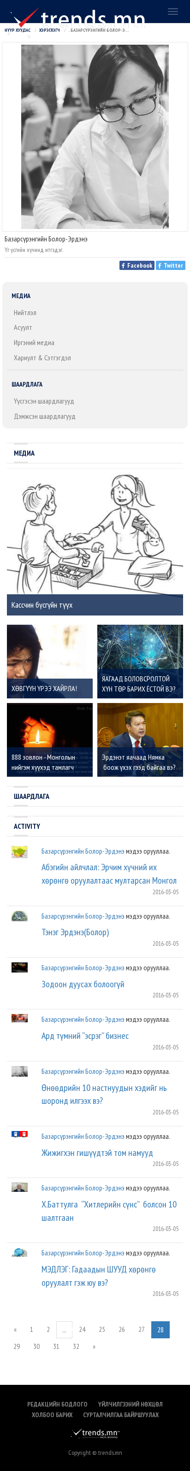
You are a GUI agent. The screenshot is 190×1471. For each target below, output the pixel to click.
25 (102, 1329)
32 (76, 1346)
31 (56, 1346)
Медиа (21, 296)
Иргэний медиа (34, 342)
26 (122, 1329)
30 (36, 1346)
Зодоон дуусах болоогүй (83, 984)
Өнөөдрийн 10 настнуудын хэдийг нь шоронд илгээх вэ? (104, 1094)
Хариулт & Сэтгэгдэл (42, 357)
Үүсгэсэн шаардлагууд (44, 400)
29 (16, 1346)
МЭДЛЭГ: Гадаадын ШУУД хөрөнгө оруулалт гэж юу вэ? (99, 1276)
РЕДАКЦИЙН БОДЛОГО (57, 1404)
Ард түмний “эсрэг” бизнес (85, 1036)
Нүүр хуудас (17, 30)
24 (82, 1329)
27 (141, 1329)
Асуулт (23, 327)
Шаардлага (27, 384)
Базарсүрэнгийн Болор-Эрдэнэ (83, 851)
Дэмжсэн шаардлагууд (45, 416)
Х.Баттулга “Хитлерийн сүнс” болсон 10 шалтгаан (109, 1211)
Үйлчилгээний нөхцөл (130, 1404)
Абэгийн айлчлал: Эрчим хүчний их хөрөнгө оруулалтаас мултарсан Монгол (109, 873)
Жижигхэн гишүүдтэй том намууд (97, 1153)
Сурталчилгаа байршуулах (121, 1415)
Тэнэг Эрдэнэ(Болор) (75, 932)
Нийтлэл (25, 312)
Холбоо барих (52, 1415)
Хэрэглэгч (49, 30)
